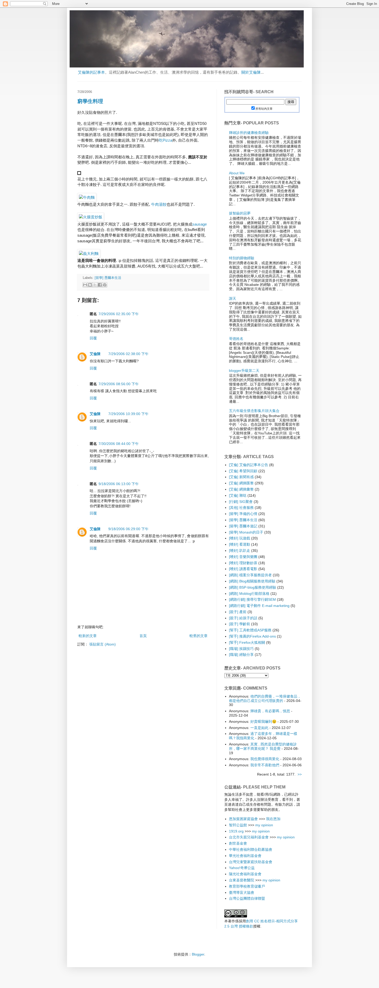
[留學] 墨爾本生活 (108, 278)
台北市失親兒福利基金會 (249, 837)
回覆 (93, 338)
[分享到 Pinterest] (104, 284)
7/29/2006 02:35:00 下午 (118, 314)
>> (300, 774)
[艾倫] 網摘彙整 (241, 489)
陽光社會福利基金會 (245, 874)
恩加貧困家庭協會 (243, 819)
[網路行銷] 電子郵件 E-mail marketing (259, 606)
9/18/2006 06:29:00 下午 (128, 529)
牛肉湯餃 (159, 204)
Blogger (198, 954)
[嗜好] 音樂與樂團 (243, 557)
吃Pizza (165, 140)
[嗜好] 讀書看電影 (243, 569)
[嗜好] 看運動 (239, 544)
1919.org (236, 831)
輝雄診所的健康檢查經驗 (249, 133)
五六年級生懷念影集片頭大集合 (254, 411)
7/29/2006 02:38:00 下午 (128, 354)
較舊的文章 (199, 636)
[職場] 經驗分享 (241, 654)
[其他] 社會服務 (241, 507)
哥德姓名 (236, 339)
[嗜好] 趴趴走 (239, 550)
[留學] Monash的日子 (246, 532)
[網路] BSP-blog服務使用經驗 (252, 587)
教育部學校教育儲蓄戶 (247, 886)
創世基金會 (238, 843)
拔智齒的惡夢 (240, 213)
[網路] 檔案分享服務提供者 (250, 575)
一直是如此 (259, 728)
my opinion (264, 825)
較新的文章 (88, 636)
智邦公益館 (238, 825)
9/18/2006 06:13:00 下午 (118, 484)
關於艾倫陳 (251, 72)
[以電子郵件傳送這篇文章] (85, 284)
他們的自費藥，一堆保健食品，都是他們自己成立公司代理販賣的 (265, 698)
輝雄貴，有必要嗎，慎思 (270, 711)
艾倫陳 (95, 354)
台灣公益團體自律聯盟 (247, 898)
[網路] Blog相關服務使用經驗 (252, 581)
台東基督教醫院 (241, 880)
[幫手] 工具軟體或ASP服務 (250, 630)
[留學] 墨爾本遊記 (243, 526)
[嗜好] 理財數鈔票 (243, 563)
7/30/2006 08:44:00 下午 (118, 444)
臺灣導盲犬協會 (241, 892)
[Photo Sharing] (86, 197)
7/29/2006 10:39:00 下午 (128, 414)
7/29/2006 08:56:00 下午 (118, 384)
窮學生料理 (90, 101)
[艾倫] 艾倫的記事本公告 (248, 465)
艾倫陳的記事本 (91, 72)
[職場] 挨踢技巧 (241, 649)
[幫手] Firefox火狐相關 (247, 642)
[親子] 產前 (237, 612)
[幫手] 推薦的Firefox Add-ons (252, 636)
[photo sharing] (79, 173)
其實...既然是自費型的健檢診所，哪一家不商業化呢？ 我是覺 (263, 746)
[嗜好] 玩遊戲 (239, 538)
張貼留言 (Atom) (102, 644)
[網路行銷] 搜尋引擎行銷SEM (252, 599)
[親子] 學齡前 (239, 624)
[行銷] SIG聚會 (241, 502)
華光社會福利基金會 (245, 856)
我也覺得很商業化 (264, 759)
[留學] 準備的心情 (243, 514)
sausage (199, 224)
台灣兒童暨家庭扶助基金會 (250, 862)
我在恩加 (273, 819)
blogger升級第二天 (244, 370)
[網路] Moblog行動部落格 (249, 593)
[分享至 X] (94, 284)
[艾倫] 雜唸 (237, 495)
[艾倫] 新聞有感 (241, 477)
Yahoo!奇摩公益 (242, 868)
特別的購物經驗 (241, 258)
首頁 (143, 636)
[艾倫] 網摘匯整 (241, 483)
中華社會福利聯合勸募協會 (250, 849)
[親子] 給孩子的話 (243, 618)
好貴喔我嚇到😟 (263, 721)
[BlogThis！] (90, 284)
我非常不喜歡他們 (264, 765)
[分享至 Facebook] (99, 284)
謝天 (232, 298)
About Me (237, 173)
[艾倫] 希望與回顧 (243, 471)
